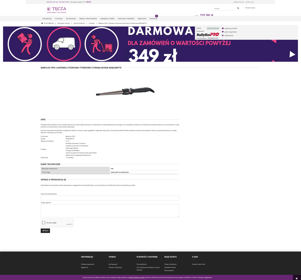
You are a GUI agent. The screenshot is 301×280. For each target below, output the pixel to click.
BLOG (89, 2)
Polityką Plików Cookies (136, 277)
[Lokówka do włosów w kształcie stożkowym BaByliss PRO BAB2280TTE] (125, 92)
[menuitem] (47, 18)
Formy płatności (142, 264)
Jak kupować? (113, 264)
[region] (150, 44)
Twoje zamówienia (170, 264)
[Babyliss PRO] (207, 35)
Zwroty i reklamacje (115, 267)
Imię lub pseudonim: (49, 194)
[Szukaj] (238, 8)
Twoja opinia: (46, 202)
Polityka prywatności (87, 264)
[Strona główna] (59, 10)
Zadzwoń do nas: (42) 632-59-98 (58, 2)
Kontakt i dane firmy (198, 264)
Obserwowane (169, 270)
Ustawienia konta (170, 267)
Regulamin (84, 267)
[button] (229, 28)
